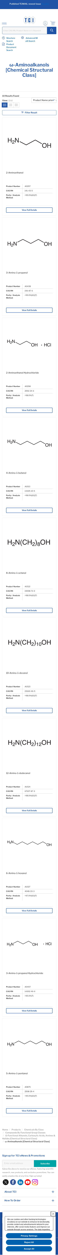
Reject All (29, 1242)
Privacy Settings (29, 1236)
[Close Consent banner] (53, 1213)
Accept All (29, 1249)
